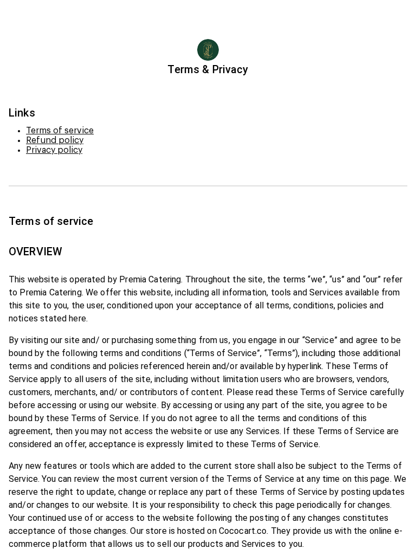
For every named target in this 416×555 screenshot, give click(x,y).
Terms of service (60, 130)
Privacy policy (54, 150)
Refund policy (54, 140)
